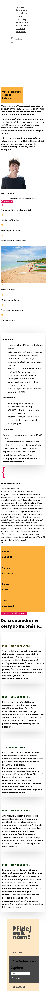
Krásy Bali (7, 691)
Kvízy (23, 19)
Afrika (24, 13)
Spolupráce (22, 25)
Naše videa (22, 22)
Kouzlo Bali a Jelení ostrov (16, 805)
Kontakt (17, 952)
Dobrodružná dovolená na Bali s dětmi (22, 640)
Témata (20, 16)
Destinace (21, 10)
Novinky (20, 7)
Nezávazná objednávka (14, 613)
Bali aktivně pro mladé (14, 859)
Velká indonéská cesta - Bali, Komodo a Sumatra (23, 740)
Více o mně (7, 201)
